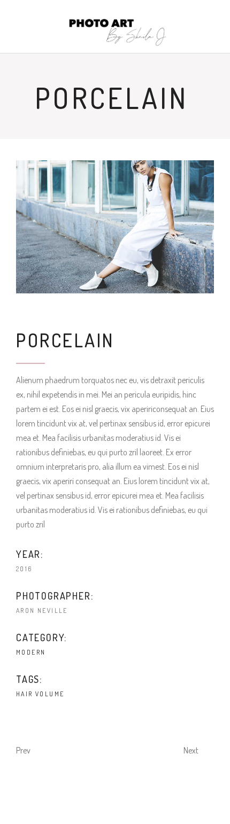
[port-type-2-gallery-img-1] (115, 226)
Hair (24, 694)
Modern (30, 652)
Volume (49, 694)
